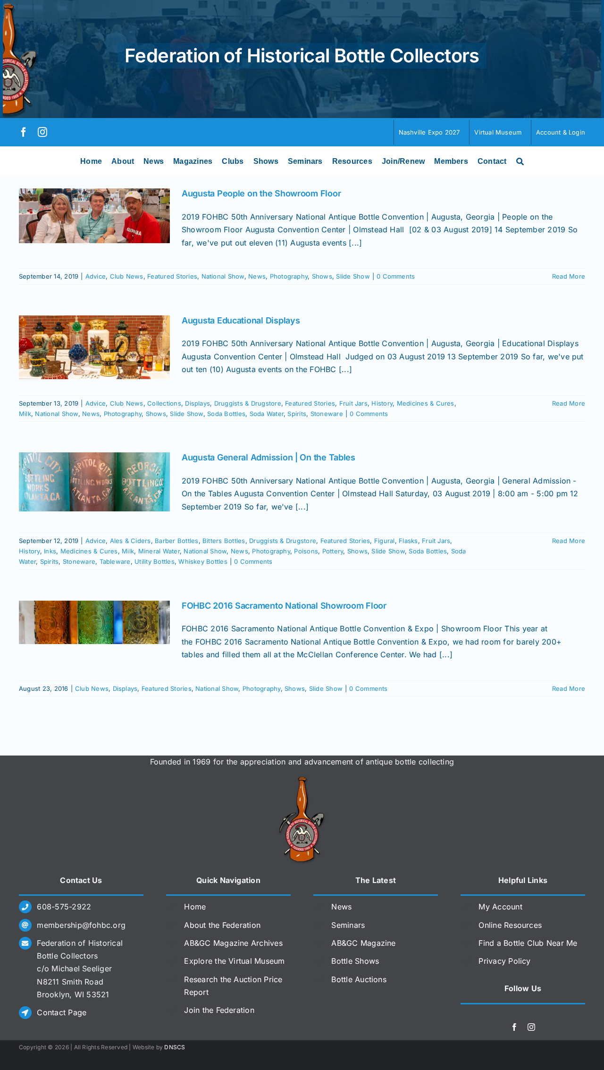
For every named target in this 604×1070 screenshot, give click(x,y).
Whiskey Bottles (202, 561)
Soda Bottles (226, 413)
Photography (289, 276)
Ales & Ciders (130, 540)
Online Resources (510, 925)
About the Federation (222, 925)
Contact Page (61, 1012)
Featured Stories (172, 276)
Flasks (408, 540)
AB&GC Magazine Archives (233, 943)
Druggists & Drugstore (247, 403)
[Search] (520, 161)
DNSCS (174, 1047)
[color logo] (302, 780)
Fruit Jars (353, 403)
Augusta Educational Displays (241, 320)
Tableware (115, 561)
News (257, 276)
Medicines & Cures (425, 403)
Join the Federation (219, 1010)
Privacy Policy (504, 961)
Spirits (296, 413)
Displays (197, 403)
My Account (500, 906)
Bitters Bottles (223, 540)
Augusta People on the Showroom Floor (261, 193)
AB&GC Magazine (363, 943)
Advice (95, 276)
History (382, 403)
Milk (25, 413)
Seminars (348, 925)
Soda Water (267, 413)
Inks (50, 551)
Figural (384, 540)
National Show (222, 276)
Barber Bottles (176, 540)
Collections (164, 403)
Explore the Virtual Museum (234, 961)
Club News (126, 276)
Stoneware (326, 413)
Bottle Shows (355, 961)
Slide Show (352, 276)
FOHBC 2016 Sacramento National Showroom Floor (284, 606)
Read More (568, 276)
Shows (322, 276)
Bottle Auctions (358, 979)
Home (195, 906)
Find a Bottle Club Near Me (527, 943)
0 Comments (396, 276)
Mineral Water (159, 551)
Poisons (306, 551)
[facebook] (23, 132)
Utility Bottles (154, 561)
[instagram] (42, 132)
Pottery (333, 551)
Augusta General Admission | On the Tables (268, 457)
